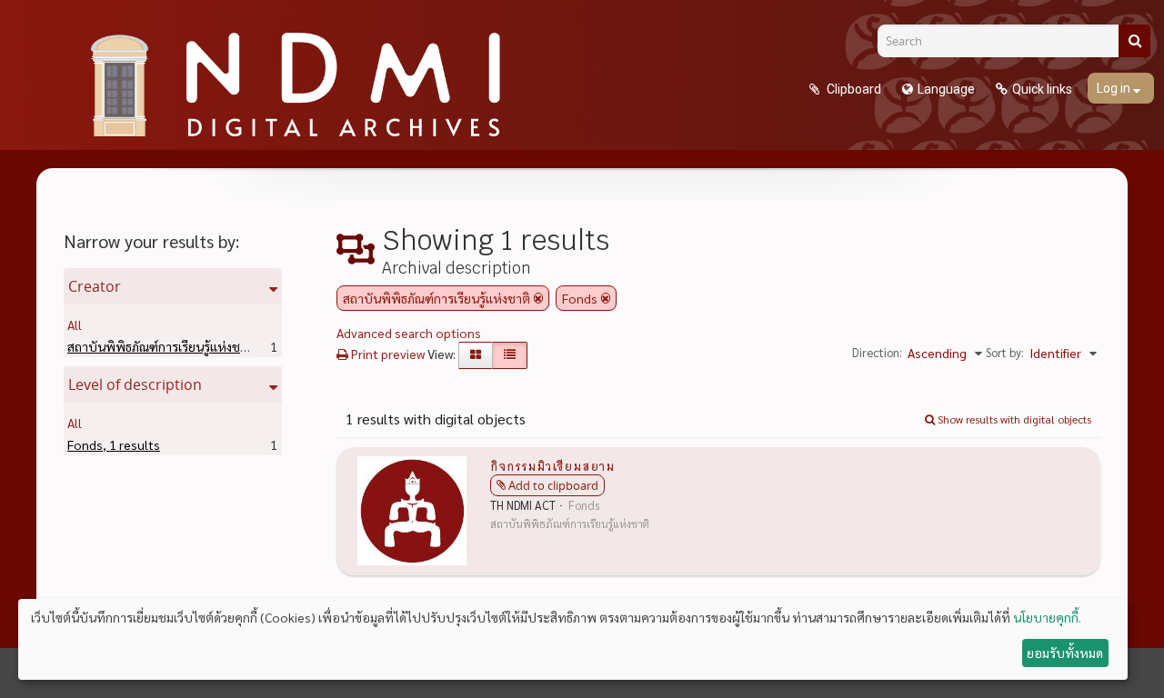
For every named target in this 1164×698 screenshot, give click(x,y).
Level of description (135, 384)
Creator (94, 286)
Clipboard (852, 89)
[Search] (1134, 41)
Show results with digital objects (1013, 419)
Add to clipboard (553, 485)
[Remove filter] (538, 298)
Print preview (386, 353)
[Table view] (509, 355)
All (74, 324)
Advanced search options (408, 332)
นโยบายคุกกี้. (1047, 617)
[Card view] (475, 355)
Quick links (1042, 89)
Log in (1115, 88)
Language (946, 89)
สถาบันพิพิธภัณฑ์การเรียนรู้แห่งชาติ (189, 346)
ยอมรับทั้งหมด (1065, 652)
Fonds (113, 444)
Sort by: (1005, 352)
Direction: (877, 352)
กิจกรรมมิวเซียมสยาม (552, 465)
